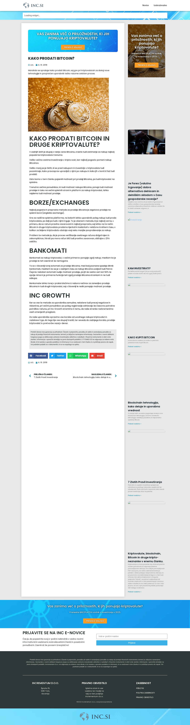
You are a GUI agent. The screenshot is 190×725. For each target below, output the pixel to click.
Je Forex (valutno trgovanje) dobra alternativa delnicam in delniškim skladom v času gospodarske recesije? (145, 191)
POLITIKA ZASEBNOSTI (145, 693)
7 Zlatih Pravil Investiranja (145, 482)
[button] (38, 356)
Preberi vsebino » (134, 212)
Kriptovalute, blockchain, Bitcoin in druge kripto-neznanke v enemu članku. (145, 557)
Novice (145, 5)
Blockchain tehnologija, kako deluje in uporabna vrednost (144, 406)
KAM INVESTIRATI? (139, 268)
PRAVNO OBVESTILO (144, 697)
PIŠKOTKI (140, 688)
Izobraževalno (160, 5)
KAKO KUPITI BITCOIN (141, 337)
